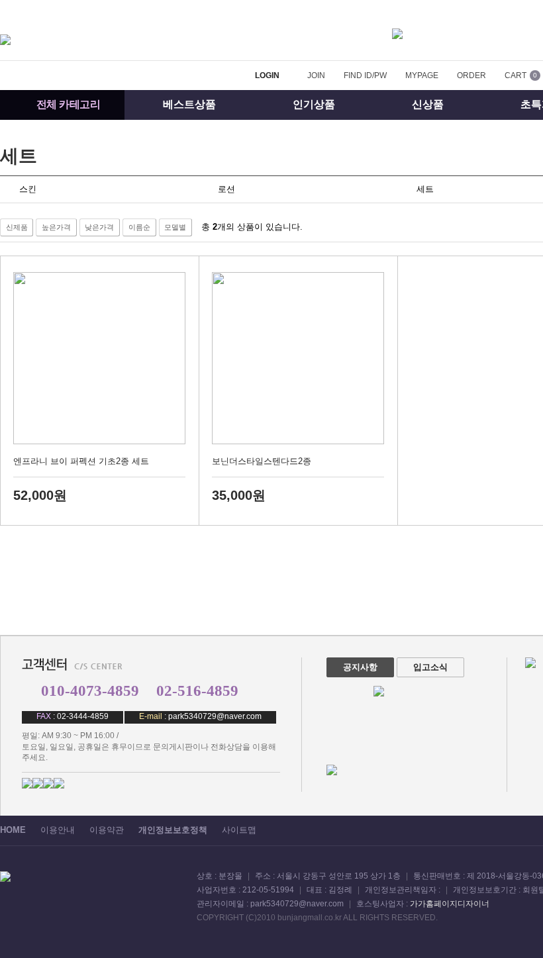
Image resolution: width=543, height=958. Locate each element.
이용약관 (106, 830)
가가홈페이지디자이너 (449, 903)
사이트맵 (239, 830)
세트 (18, 156)
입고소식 (430, 667)
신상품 (428, 104)
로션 (226, 189)
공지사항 (360, 667)
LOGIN (267, 75)
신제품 (17, 227)
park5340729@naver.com (215, 716)
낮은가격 (99, 227)
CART (515, 75)
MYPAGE (421, 75)
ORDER (471, 75)
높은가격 (56, 227)
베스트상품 (189, 104)
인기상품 (314, 104)
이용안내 (57, 830)
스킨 (27, 189)
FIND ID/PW (365, 75)
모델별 (175, 227)
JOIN (316, 75)
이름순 (139, 227)
